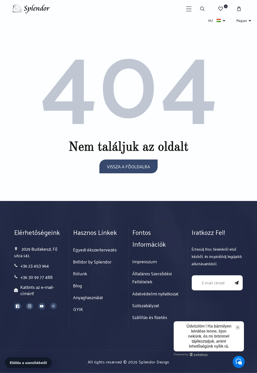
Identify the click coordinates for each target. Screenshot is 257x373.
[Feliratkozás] (236, 282)
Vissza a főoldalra (128, 166)
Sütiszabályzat (145, 305)
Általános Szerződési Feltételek (152, 278)
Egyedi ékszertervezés (95, 250)
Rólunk (80, 274)
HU (210, 20)
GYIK (78, 309)
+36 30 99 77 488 (37, 277)
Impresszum (144, 261)
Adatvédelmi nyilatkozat (155, 294)
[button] (189, 9)
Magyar (241, 20)
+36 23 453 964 (35, 265)
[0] (220, 9)
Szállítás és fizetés (149, 317)
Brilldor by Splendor (92, 262)
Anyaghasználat (88, 297)
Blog (77, 286)
